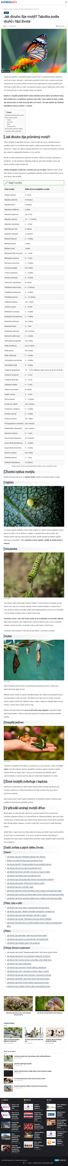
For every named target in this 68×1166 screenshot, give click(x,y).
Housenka (10, 122)
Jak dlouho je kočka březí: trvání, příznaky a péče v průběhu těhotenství (32, 1056)
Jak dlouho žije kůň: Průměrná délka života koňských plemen (29, 864)
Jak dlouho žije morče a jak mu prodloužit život (24, 868)
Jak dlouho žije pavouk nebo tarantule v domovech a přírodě (29, 975)
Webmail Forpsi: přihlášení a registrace (61, 1113)
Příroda (10, 9)
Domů (6, 9)
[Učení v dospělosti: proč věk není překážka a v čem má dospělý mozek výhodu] (51, 1122)
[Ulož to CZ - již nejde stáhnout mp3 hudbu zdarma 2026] (5, 1115)
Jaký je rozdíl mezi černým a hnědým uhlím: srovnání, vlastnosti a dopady (32, 1071)
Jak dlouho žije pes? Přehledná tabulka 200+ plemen (26, 857)
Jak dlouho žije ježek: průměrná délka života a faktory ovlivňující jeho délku (34, 898)
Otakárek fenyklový (12, 375)
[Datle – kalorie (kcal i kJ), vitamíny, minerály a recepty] (28, 1144)
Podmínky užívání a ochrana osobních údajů (43, 1163)
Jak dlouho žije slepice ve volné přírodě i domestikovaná (27, 939)
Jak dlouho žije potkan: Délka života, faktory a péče (25, 883)
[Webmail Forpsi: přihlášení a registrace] (51, 1114)
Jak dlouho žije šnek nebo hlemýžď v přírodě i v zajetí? (27, 915)
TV (5, 26)
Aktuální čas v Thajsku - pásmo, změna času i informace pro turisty (38, 1116)
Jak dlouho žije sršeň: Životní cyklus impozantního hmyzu (28, 983)
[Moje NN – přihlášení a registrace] (51, 1142)
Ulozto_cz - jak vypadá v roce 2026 (15, 1106)
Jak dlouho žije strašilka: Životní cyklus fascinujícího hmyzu (28, 986)
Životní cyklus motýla (11, 117)
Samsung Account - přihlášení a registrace (61, 1133)
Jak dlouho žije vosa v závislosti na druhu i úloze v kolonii (28, 971)
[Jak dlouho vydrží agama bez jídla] (8, 1066)
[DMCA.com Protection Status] (60, 1161)
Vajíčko (9, 120)
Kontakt (30, 1163)
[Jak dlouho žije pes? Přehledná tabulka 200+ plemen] (55, 1032)
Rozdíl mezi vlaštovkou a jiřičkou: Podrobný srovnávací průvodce (30, 1086)
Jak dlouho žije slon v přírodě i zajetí (20, 887)
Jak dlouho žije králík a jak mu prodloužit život (24, 876)
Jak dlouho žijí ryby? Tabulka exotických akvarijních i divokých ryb (30, 911)
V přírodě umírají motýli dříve (13, 131)
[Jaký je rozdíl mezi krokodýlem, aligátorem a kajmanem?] (13, 1032)
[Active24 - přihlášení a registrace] (28, 1107)
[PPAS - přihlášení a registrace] (51, 1107)
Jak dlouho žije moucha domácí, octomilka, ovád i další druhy (29, 960)
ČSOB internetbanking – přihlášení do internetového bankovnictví (16, 1137)
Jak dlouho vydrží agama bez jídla (23, 1063)
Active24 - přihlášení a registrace (37, 1106)
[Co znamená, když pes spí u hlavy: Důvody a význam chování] (8, 1081)
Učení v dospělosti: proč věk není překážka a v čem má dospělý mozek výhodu (62, 1124)
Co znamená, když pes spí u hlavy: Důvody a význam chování (29, 1078)
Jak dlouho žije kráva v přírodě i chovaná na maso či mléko (28, 872)
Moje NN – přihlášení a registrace (60, 1141)
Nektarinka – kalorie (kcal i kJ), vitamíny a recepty (39, 1126)
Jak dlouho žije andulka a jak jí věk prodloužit (23, 943)
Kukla (8, 124)
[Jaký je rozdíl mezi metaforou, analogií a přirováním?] (28, 1135)
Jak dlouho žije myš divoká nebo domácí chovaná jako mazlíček (30, 879)
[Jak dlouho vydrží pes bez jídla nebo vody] (34, 1032)
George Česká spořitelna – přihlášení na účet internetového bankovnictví (16, 1126)
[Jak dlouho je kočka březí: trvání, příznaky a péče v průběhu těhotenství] (8, 1058)
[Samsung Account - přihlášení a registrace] (51, 1134)
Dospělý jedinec (11, 126)
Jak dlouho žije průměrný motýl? (14, 115)
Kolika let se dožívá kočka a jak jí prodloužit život (25, 861)
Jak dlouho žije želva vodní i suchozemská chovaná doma (28, 908)
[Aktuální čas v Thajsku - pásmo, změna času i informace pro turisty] (28, 1115)
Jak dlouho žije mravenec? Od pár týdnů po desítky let (26, 967)
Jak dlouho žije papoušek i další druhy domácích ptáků (27, 935)
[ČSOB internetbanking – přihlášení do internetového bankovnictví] (5, 1136)
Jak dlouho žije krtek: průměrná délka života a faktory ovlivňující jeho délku (34, 891)
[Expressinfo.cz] (9, 2)
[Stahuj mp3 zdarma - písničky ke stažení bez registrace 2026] (5, 1148)
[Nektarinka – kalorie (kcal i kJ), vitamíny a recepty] (28, 1126)
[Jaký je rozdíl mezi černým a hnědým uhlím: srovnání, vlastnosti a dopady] (8, 1073)
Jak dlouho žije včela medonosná (19, 964)
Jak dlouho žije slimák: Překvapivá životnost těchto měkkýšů (29, 919)
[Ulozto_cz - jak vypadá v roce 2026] (5, 1107)
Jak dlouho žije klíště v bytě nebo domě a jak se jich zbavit (28, 979)
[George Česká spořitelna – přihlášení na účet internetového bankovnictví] (5, 1125)
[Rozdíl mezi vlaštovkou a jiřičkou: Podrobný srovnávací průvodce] (8, 1088)
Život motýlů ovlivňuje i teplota (14, 129)
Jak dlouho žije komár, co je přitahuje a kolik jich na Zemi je (28, 956)
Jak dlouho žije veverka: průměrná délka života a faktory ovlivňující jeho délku (35, 894)
